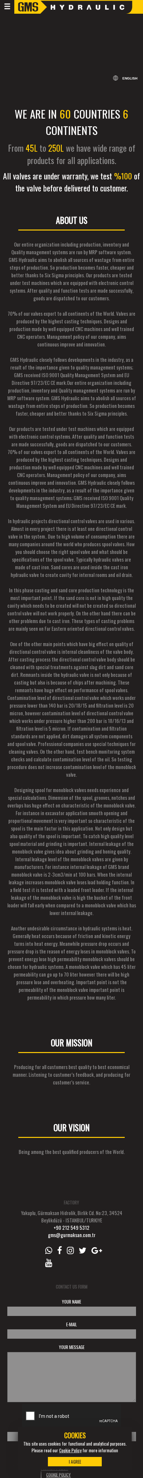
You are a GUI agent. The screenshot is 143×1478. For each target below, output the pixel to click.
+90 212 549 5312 (71, 1227)
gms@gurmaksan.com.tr (71, 1234)
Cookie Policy (70, 1450)
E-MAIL (71, 1324)
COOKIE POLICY (58, 1474)
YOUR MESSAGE (71, 1347)
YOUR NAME (71, 1301)
